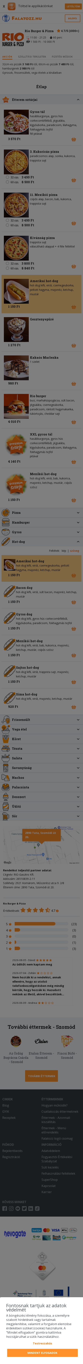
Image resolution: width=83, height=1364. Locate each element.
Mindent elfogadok (42, 1353)
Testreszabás (42, 1343)
